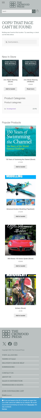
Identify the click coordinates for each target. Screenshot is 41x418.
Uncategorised (11, 109)
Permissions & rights (12, 385)
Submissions (8, 367)
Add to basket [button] (10, 89)
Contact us (7, 373)
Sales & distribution (12, 381)
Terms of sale (9, 359)
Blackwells (31, 405)
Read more (30, 89)
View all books (9, 355)
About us (6, 377)
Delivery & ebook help (13, 363)
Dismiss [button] (4, 409)
